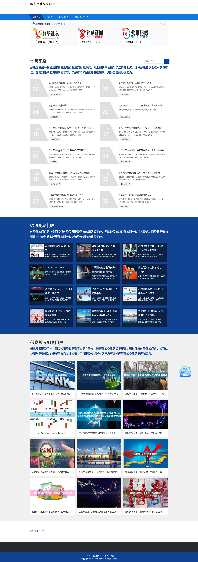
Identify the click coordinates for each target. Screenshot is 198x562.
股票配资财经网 (104, 558)
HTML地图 (110, 556)
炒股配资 (49, 17)
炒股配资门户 (63, 17)
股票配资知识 (55, 117)
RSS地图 (103, 556)
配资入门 (54, 161)
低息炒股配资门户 (81, 17)
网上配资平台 (55, 94)
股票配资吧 (124, 206)
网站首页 (36, 17)
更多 (161, 23)
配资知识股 (124, 94)
